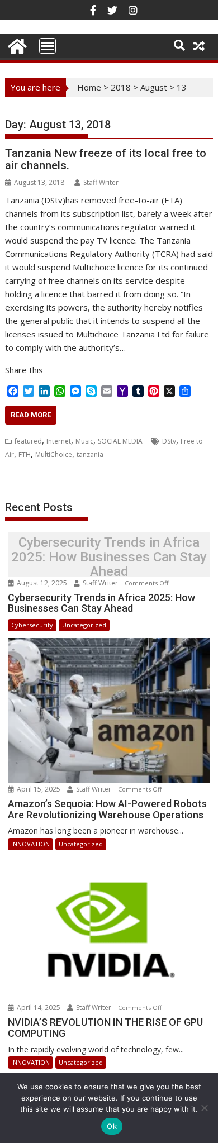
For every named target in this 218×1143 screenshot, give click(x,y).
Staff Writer (101, 182)
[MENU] (47, 46)
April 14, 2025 (38, 1007)
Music (84, 441)
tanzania (90, 454)
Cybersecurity (32, 625)
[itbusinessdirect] (16, 44)
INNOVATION (30, 844)
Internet (58, 441)
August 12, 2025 (42, 583)
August (153, 87)
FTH (24, 454)
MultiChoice (53, 454)
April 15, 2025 (38, 789)
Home (89, 87)
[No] (204, 1107)
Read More (31, 415)
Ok (112, 1126)
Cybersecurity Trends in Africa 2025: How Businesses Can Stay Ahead (109, 557)
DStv (169, 441)
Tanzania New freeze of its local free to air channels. (105, 159)
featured (28, 441)
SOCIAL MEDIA (120, 441)
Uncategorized (84, 625)
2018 (121, 87)
